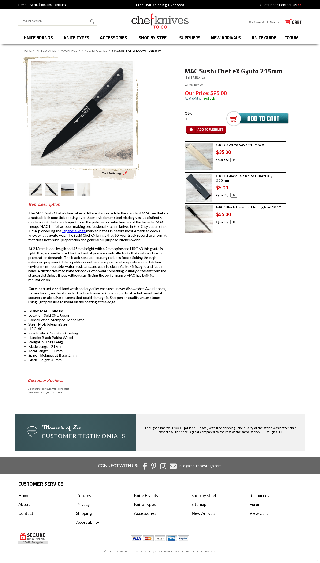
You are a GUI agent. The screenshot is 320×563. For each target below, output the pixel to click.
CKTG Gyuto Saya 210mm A (240, 144)
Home (22, 5)
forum (291, 37)
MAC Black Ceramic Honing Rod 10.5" (248, 207)
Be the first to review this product (48, 388)
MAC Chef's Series (94, 50)
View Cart (258, 513)
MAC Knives (69, 50)
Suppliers (190, 37)
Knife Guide (264, 37)
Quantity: (222, 160)
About (34, 5)
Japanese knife (74, 231)
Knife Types (76, 37)
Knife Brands (38, 37)
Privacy (83, 504)
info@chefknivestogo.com (200, 466)
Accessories (113, 37)
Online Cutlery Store (202, 551)
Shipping (60, 5)
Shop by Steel (154, 37)
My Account (256, 22)
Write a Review (194, 84)
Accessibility (87, 522)
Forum (255, 504)
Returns (46, 5)
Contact (25, 513)
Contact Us (290, 4)
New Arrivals (226, 37)
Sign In (274, 22)
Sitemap (199, 504)
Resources (259, 495)
